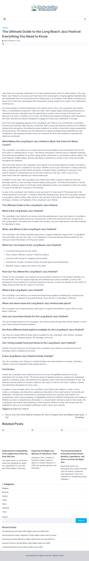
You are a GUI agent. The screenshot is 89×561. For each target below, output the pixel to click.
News (4, 504)
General (5, 28)
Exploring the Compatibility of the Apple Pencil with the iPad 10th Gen (15, 454)
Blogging (5, 488)
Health (4, 500)
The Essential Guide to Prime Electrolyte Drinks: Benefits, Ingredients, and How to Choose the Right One (73, 456)
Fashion (5, 496)
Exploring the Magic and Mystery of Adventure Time (44, 452)
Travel (4, 512)
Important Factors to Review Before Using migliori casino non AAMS (26, 543)
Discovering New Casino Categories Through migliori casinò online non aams (29, 535)
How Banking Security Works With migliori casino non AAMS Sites (25, 531)
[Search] (85, 19)
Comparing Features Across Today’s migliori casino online (22, 547)
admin (6, 41)
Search (5, 517)
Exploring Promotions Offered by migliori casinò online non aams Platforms (28, 539)
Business (5, 492)
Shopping (5, 508)
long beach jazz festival (18, 409)
